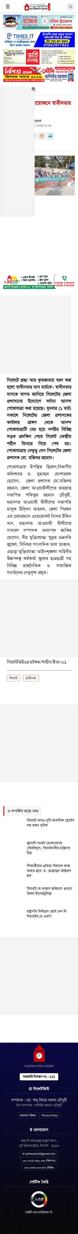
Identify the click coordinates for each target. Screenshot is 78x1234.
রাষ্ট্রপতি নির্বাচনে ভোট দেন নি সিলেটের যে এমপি (47, 914)
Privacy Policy (50, 1115)
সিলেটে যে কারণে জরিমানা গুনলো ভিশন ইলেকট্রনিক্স (49, 891)
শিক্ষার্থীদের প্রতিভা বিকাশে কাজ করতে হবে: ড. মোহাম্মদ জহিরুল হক (49, 870)
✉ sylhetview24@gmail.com (38, 1154)
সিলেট (13, 678)
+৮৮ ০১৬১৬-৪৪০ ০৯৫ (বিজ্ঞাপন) (38, 1160)
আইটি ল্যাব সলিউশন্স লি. (39, 1212)
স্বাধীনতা (30, 678)
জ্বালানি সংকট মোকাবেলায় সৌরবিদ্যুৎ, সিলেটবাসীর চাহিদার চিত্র (48, 848)
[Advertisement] (39, 619)
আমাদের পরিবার (28, 1115)
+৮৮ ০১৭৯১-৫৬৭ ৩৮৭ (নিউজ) (39, 1167)
